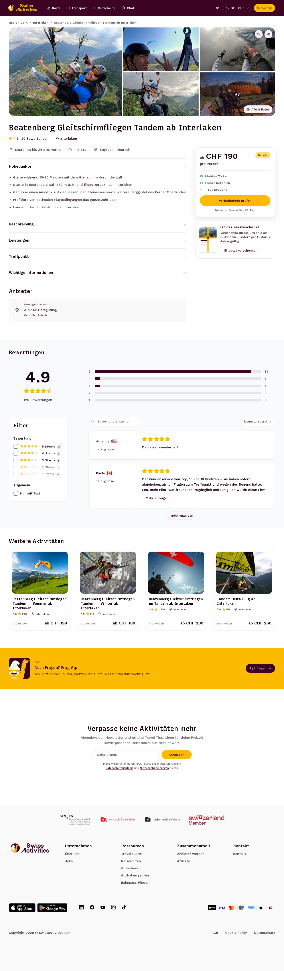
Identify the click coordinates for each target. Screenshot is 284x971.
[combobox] (258, 421)
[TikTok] (124, 907)
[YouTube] (102, 907)
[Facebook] (92, 907)
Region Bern (18, 22)
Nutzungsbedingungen (154, 767)
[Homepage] (25, 8)
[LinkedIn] (81, 907)
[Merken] (259, 34)
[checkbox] (16, 446)
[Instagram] (113, 907)
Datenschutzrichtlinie (119, 767)
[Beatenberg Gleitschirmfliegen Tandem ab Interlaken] (65, 71)
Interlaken (41, 22)
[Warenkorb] (217, 8)
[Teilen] (268, 34)
